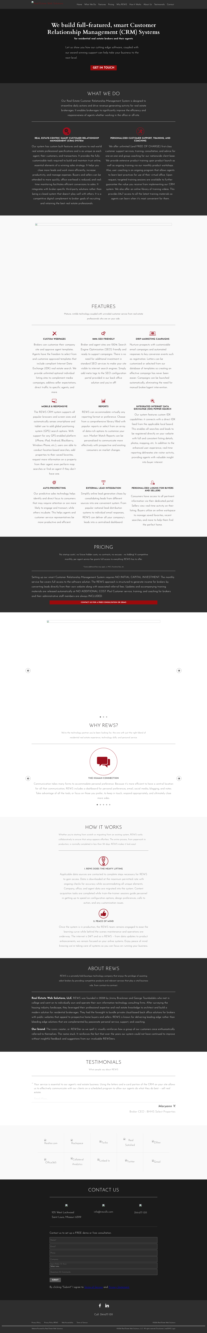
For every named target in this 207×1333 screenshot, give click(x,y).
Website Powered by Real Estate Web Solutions (47, 1328)
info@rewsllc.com (103, 1212)
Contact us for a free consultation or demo (103, 602)
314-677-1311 (140, 1212)
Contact (170, 4)
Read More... (41, 1098)
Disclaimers (160, 1328)
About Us (148, 4)
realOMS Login (170, 1328)
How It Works (135, 4)
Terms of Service (93, 1287)
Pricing (111, 4)
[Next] (179, 670)
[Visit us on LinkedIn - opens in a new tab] (107, 1306)
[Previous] (28, 670)
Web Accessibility (67, 1322)
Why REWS (121, 4)
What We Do (90, 4)
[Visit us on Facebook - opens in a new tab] (100, 1306)
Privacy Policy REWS (51, 1322)
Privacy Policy (36, 1322)
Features (102, 4)
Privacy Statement (119, 1287)
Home (79, 4)
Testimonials (159, 4)
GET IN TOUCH (103, 67)
